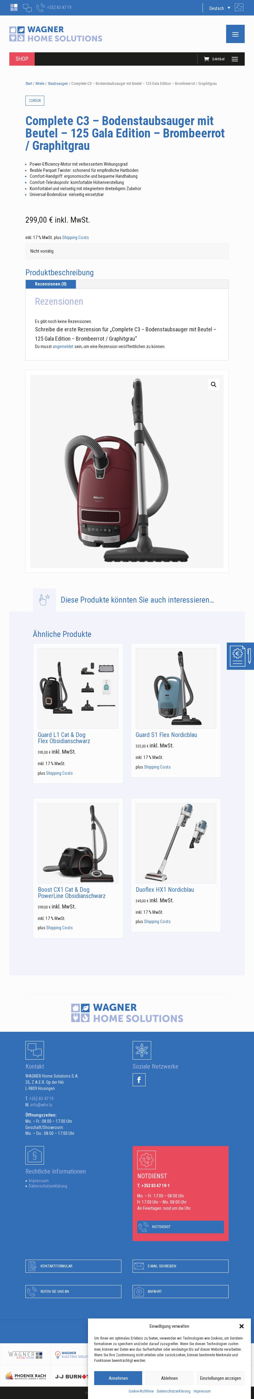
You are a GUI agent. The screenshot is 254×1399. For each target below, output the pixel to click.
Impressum (202, 1391)
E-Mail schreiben (162, 1266)
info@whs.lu (41, 1104)
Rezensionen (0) (51, 283)
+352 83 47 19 (59, 7)
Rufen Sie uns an (55, 1291)
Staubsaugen (58, 83)
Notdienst (161, 1227)
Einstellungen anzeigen (220, 1378)
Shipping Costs (75, 237)
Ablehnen (169, 1378)
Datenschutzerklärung (173, 1391)
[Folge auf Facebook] (139, 1079)
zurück (35, 100)
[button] (242, 1326)
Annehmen (118, 1378)
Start (28, 83)
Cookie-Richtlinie (141, 1391)
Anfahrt (155, 1291)
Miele (40, 83)
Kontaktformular (56, 1266)
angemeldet (63, 346)
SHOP (21, 58)
